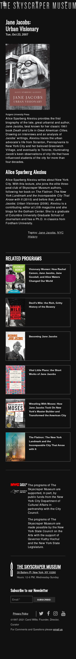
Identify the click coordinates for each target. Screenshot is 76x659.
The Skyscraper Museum (39, 566)
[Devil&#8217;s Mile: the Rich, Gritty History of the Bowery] (15, 312)
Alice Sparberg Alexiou (26, 171)
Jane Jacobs (47, 233)
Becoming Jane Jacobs (43, 336)
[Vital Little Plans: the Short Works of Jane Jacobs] (15, 379)
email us (58, 629)
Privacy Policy (20, 613)
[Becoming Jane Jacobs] (15, 346)
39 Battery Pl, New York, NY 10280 (36, 572)
